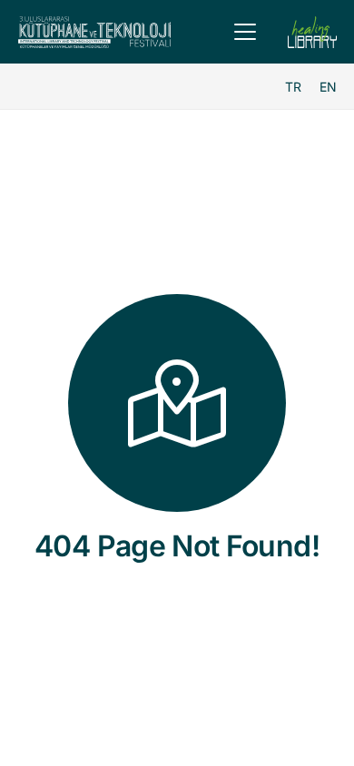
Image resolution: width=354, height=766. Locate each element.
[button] (245, 32)
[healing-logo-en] (312, 32)
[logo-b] (94, 32)
